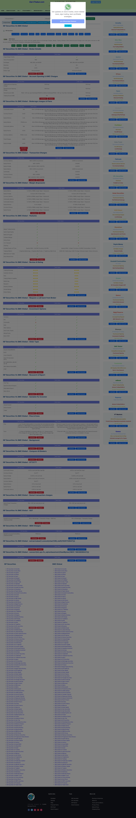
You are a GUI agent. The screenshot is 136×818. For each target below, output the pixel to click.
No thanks (68, 25)
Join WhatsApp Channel (68, 21)
